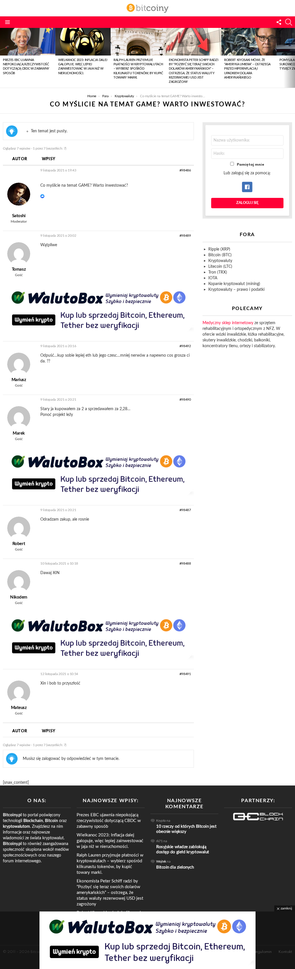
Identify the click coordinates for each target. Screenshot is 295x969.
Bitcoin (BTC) (220, 255)
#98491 (185, 674)
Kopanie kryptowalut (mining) (234, 284)
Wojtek (161, 861)
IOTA (212, 278)
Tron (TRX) (217, 272)
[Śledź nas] (278, 22)
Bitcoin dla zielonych (175, 867)
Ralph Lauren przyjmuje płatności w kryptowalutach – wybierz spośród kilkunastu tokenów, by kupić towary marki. (138, 68)
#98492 (185, 346)
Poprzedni (3, 58)
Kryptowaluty (220, 261)
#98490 (185, 399)
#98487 (185, 510)
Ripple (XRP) (219, 249)
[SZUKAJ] (288, 22)
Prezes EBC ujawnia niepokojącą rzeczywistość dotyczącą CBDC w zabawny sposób (109, 821)
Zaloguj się (247, 203)
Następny (292, 58)
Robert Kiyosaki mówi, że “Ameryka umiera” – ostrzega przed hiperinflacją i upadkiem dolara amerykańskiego (247, 68)
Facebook (247, 187)
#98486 (185, 170)
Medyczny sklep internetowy (228, 323)
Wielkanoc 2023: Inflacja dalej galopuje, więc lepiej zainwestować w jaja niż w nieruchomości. (110, 841)
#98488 (185, 563)
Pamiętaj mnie (250, 165)
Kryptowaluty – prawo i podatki (236, 290)
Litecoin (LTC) (220, 267)
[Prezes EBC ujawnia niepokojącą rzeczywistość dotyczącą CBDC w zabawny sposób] (27, 42)
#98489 (185, 235)
